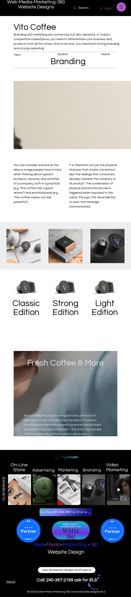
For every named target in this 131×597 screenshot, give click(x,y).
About (11, 582)
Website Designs (36, 6)
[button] (121, 7)
